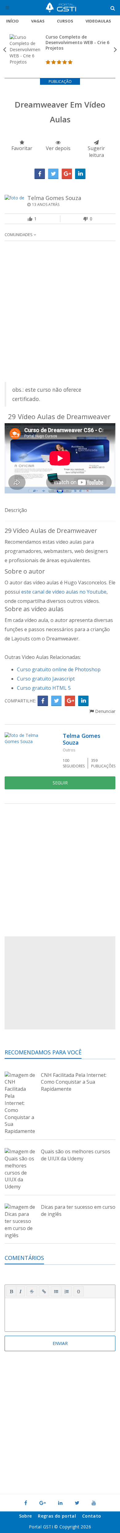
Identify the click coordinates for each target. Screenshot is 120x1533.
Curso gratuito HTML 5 (44, 688)
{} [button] (78, 1291)
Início (12, 21)
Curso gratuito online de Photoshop (59, 669)
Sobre (25, 1516)
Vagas (38, 21)
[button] (11, 1291)
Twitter (53, 174)
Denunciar (104, 711)
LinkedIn (80, 174)
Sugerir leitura (96, 151)
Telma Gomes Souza (54, 197)
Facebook (39, 174)
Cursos (65, 21)
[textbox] (60, 1313)
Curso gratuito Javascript (46, 678)
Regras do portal (57, 1516)
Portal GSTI (61, 7)
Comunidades (19, 234)
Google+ (67, 174)
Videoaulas (98, 21)
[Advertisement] (60, 313)
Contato (91, 1516)
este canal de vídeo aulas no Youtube (63, 591)
